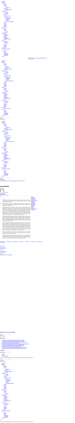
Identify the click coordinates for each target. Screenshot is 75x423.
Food (5, 30)
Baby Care (6, 14)
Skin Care (5, 32)
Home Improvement (7, 38)
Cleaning (5, 34)
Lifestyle (5, 16)
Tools (5, 39)
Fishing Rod (8, 18)
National (5, 45)
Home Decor (6, 37)
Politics (5, 24)
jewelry (7, 20)
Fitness (5, 29)
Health (3, 27)
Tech (3, 49)
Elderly (5, 28)
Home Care (4, 33)
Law (7, 6)
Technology (6, 55)
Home (3, 2)
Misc (5, 44)
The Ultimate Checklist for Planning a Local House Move (11, 346)
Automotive (6, 12)
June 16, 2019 (2, 193)
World (5, 47)
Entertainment (6, 41)
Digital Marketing (9, 9)
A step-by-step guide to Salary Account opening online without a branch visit (14, 347)
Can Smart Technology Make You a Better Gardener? (10, 342)
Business (3, 3)
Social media (6, 54)
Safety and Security (7, 108)
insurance (7, 19)
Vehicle (7, 13)
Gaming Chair (8, 15)
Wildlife (5, 26)
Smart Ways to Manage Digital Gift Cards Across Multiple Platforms (13, 345)
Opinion (5, 22)
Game (5, 74)
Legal (5, 5)
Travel (3, 56)
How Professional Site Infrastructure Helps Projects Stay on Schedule (13, 340)
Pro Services (8, 7)
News (3, 40)
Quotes (5, 25)
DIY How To (6, 35)
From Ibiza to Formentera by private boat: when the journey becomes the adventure (15, 343)
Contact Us (4, 1)
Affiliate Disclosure (5, 355)
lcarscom (6, 192)
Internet (5, 51)
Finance (5, 4)
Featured (5, 42)
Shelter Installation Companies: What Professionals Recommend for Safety (14, 348)
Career (5, 63)
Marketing (5, 8)
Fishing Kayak (8, 17)
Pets (4, 23)
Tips (7, 43)
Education (3, 107)
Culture (3, 11)
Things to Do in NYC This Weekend (7, 332)
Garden (5, 96)
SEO (5, 52)
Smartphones (6, 53)
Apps (5, 50)
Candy (7, 31)
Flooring (5, 36)
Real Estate (6, 10)
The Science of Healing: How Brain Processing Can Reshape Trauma (13, 344)
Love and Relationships (10, 21)
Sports (5, 85)
